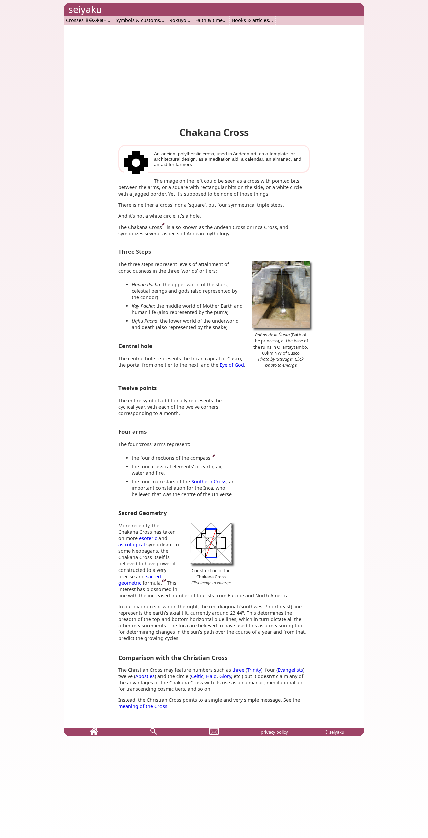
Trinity (254, 670)
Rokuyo (177, 20)
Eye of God (232, 365)
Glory (225, 676)
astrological (131, 544)
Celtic (197, 676)
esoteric (148, 538)
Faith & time (209, 20)
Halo (211, 676)
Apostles (145, 676)
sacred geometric (139, 579)
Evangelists (290, 670)
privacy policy (274, 732)
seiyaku (85, 9)
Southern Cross (208, 481)
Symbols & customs (138, 20)
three (238, 670)
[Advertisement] (214, 72)
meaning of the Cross (142, 706)
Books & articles (250, 20)
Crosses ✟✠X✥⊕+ (86, 20)
